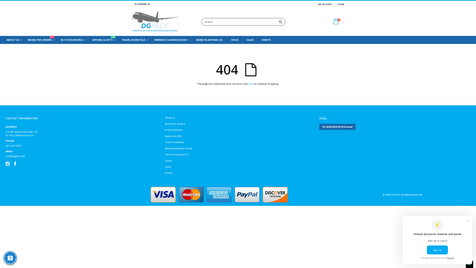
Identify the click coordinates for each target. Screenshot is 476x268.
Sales (168, 166)
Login (341, 4)
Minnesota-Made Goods (178, 148)
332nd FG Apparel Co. (177, 154)
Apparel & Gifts (173, 136)
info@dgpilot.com (15, 156)
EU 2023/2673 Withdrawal (337, 126)
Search (280, 21)
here (251, 83)
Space (168, 160)
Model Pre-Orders (175, 123)
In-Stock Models (174, 130)
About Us (170, 117)
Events (169, 173)
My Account (325, 4)
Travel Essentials (174, 142)
